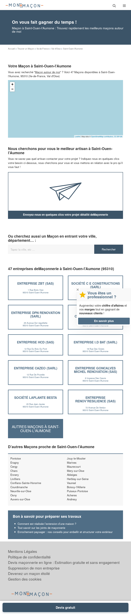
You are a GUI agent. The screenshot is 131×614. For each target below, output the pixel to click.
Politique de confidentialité (29, 557)
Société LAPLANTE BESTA (35, 397)
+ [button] (12, 84)
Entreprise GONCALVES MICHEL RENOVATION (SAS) (95, 370)
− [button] (12, 89)
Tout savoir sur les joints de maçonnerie (41, 528)
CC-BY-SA (118, 136)
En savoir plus (104, 321)
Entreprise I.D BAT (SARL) (95, 342)
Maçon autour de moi (47, 72)
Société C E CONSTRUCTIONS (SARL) (95, 285)
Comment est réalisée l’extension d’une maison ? (47, 524)
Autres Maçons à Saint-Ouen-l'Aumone (35, 428)
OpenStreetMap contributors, (102, 136)
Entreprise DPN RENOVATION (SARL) (35, 314)
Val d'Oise (56, 48)
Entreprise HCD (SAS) (35, 342)
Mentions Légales (22, 551)
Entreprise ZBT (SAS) (35, 283)
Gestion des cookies (25, 579)
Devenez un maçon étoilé (29, 573)
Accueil (11, 48)
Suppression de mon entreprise (34, 568)
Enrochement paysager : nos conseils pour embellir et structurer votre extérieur (65, 532)
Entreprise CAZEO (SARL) (35, 368)
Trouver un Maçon (25, 48)
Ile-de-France (43, 48)
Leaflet (77, 136)
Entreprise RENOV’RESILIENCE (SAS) (95, 399)
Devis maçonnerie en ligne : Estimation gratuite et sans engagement (63, 562)
